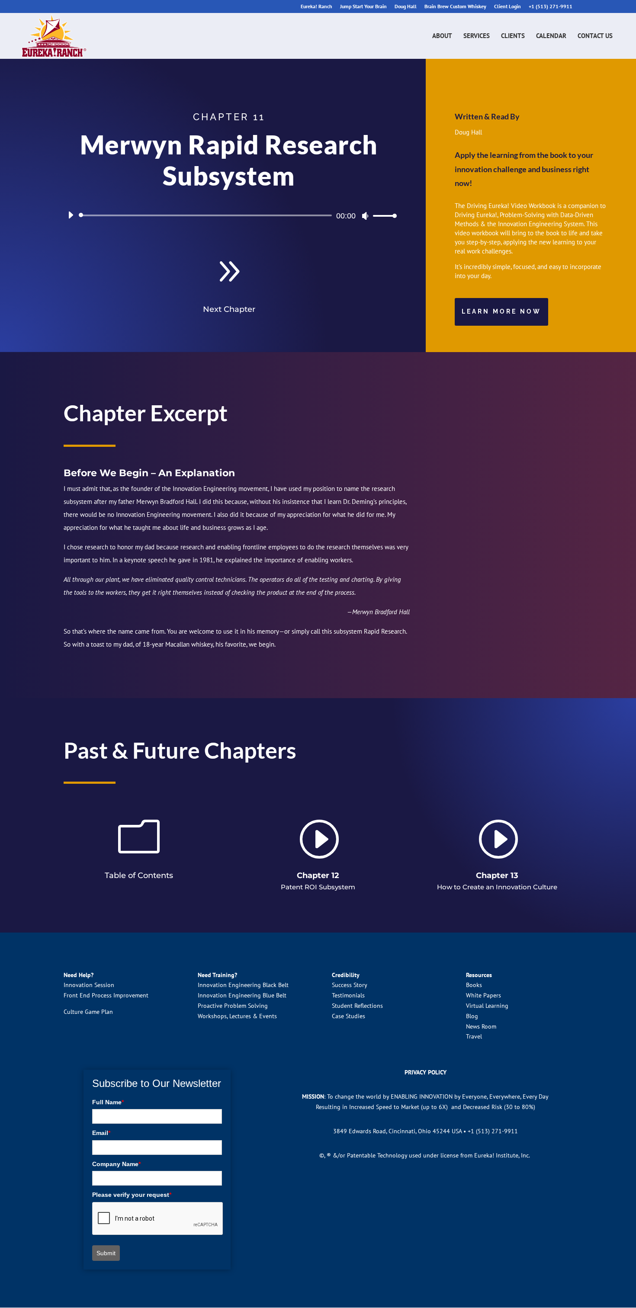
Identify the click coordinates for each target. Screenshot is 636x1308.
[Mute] (365, 216)
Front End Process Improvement (106, 995)
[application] (229, 215)
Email (101, 1132)
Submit (106, 1253)
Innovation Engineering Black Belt (243, 985)
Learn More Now (501, 311)
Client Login (507, 7)
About (442, 36)
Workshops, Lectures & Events (237, 1016)
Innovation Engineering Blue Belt (242, 995)
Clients (513, 36)
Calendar (551, 36)
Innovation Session (89, 985)
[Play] (70, 215)
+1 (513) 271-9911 (550, 7)
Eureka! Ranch (316, 7)
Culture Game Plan (88, 1012)
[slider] (382, 216)
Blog (472, 1016)
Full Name (108, 1102)
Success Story (349, 985)
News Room (481, 1026)
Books (474, 985)
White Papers (483, 995)
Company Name (116, 1164)
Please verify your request (131, 1194)
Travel (474, 1036)
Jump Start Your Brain (363, 7)
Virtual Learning (487, 1006)
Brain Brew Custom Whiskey (455, 7)
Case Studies (348, 1016)
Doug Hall (406, 7)
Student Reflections (357, 1006)
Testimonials (348, 995)
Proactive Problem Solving (233, 1006)
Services (476, 36)
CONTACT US (595, 36)
